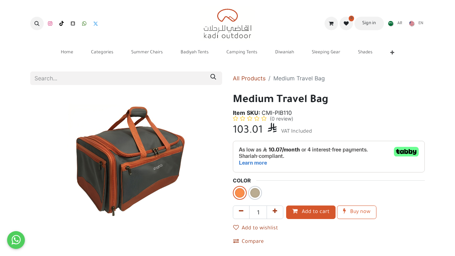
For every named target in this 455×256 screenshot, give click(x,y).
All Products (249, 78)
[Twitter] (96, 23)
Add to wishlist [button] (260, 228)
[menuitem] (393, 23)
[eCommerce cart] (331, 23)
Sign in (369, 23)
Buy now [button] (359, 212)
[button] (37, 23)
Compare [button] (253, 242)
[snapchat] (73, 23)
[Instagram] (50, 23)
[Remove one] (241, 212)
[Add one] (275, 212)
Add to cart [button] (315, 212)
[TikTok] (61, 23)
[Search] (213, 78)
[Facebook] (84, 23)
